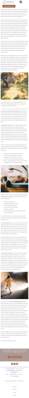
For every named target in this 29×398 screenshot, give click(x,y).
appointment (16, 376)
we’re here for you (5, 337)
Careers (14, 389)
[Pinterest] (17, 364)
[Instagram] (14, 364)
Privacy (14, 392)
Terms (14, 395)
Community (14, 386)
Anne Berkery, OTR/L (6, 102)
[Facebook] (12, 364)
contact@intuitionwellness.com (14, 370)
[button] (21, 2)
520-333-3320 (10, 369)
